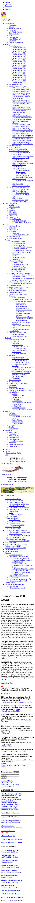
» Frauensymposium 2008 (16, 525)
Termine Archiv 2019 (19, 60)
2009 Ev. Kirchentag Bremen (21, 124)
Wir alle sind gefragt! (22, 170)
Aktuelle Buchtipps (18, 357)
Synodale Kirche (14, 331)
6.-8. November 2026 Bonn (10, 851)
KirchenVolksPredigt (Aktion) (21, 252)
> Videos (4, 799)
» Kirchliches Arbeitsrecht (16, 506)
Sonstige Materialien (15, 219)
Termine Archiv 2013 (19, 70)
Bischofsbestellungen (18, 243)
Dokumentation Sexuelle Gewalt (22, 275)
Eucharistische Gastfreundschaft (22, 299)
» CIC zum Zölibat (14, 528)
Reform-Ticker (13, 215)
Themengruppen (14, 439)
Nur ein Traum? (17, 404)
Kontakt (7, 9)
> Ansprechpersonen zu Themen (11, 842)
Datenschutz (8, 6)
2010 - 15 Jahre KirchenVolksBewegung (20, 199)
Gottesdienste (13, 214)
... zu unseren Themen (19, 353)
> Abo (20, 794)
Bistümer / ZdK (13, 432)
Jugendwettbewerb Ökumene (21, 322)
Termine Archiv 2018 (19, 62)
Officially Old (16, 406)
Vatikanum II (16, 378)
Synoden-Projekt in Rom (24, 177)
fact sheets (15, 233)
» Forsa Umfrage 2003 (19, 563)
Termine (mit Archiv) (15, 46)
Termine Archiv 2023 (19, 53)
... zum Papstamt (17, 345)
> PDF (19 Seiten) (6, 746)
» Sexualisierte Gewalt (15, 534)
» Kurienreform (13, 511)
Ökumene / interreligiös (19, 374)
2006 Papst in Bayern (19, 191)
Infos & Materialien (11, 203)
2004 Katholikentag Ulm (20, 133)
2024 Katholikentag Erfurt (20, 91)
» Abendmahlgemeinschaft (20, 558)
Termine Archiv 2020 (19, 58)
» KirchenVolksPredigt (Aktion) (18, 509)
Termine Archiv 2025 (19, 48)
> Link (24, 751)
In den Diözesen (14, 34)
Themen (7, 240)
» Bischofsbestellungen (16, 500)
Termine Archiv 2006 (19, 83)
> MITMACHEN (6, 782)
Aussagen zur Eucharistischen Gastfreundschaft (21, 304)
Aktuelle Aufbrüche (15, 285)
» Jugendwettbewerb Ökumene (18, 576)
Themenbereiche (14, 37)
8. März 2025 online (9, 876)
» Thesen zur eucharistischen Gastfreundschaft (21, 573)
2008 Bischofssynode (19, 165)
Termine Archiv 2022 (19, 55)
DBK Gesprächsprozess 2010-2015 (19, 287)
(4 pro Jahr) (9, 794)
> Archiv (16, 809)
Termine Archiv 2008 (19, 79)
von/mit (14, 799)
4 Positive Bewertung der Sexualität (20, 273)
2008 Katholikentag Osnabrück (22, 126)
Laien (14, 256)
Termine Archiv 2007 (19, 81)
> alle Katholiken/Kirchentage (10, 894)
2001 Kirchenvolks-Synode (20, 158)
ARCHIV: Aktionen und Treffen (19, 187)
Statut (10, 35)
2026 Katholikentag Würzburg (21, 89)
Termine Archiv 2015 (19, 67)
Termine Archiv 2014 (19, 69)
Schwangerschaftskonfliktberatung (23, 278)
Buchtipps (12, 355)
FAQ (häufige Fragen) (15, 32)
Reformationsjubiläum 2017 (21, 329)
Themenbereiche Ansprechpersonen (18, 422)
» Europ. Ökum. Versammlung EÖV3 (20, 579)
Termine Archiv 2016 (19, 65)
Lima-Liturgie (16, 324)
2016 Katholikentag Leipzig (21, 107)
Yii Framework (12, 900)
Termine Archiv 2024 (19, 51)
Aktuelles (11, 205)
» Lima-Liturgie (13, 577)
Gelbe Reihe (12, 212)
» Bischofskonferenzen (16, 502)
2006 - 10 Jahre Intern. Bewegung (22, 163)
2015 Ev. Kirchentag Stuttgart (21, 109)
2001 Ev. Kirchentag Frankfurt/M (22, 137)
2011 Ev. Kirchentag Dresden (21, 119)
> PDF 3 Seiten (5, 693)
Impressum (8, 4)
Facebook (12, 413)
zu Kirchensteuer (17, 441)
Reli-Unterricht (13, 217)
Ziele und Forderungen (16, 42)
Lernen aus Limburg (18, 257)
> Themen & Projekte (8, 836)
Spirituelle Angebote (15, 145)
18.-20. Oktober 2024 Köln (12, 881)
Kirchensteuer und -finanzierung (22, 250)
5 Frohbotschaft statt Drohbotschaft (19, 282)
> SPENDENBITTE (7, 786)
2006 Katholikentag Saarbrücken (22, 130)
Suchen (4, 777)
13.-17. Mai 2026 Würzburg (9, 856)
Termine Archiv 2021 (19, 56)
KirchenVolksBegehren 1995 (21, 373)
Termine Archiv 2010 (19, 76)
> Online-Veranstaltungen (9, 797)
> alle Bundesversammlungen (10, 890)
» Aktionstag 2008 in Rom (17, 521)
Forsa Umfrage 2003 (22, 308)
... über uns (15, 343)
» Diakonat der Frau (15, 523)
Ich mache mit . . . (14, 415)
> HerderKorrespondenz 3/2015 (10, 711)
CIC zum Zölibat (17, 271)
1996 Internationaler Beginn (21, 152)
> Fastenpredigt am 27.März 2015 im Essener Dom (16, 702)
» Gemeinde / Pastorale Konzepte (19, 504)
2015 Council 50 (17, 184)
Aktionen (7, 44)
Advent (14, 394)
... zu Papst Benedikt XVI (20, 346)
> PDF (3, 767)
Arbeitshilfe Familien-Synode (21, 222)
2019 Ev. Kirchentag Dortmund (22, 102)
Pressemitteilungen (14, 236)
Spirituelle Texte (14, 392)
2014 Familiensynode (19, 168)
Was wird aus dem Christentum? (22, 409)
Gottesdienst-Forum (15, 380)
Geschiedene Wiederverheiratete (22, 283)
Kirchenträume (17, 401)
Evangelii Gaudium (18, 369)
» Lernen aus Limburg (15, 514)
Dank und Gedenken (15, 28)
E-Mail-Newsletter (14, 207)
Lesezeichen (12, 385)
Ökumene (12, 296)
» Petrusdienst (13, 516)
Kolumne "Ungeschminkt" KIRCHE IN (21, 390)
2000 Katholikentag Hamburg (21, 138)
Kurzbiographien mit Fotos (20, 235)
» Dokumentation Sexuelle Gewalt (19, 532)
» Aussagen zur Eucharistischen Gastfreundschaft (22, 561)
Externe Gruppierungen (16, 444)
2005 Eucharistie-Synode (20, 161)
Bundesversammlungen (16, 84)
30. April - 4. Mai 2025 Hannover (11, 871)
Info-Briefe (12, 210)
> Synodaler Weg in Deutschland (11, 821)
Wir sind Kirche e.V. (15, 39)
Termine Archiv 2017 (19, 63)
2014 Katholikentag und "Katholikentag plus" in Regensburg (19, 112)
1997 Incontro (16, 154)
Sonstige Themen (17, 376)
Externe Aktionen (14, 446)
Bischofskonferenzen (18, 245)
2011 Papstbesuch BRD (19, 201)
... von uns (15, 341)
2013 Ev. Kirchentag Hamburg (21, 116)
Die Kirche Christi (18, 395)
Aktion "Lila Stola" (15, 147)
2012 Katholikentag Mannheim (22, 117)
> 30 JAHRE (10, 784)
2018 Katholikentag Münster (21, 100)
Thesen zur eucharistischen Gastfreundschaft (24, 319)
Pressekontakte (13, 229)
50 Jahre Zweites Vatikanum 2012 (19, 290)
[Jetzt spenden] (17, 492)
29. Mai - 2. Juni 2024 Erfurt (9, 886)
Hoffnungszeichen (14, 381)
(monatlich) (8, 795)
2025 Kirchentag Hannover (20, 88)
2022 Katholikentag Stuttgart (21, 93)
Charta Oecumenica (18, 297)
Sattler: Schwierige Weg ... (24, 317)
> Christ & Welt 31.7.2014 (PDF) (11, 751)
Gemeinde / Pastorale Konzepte (22, 247)
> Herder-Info (5, 734)
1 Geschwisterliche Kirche (17, 242)
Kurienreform (16, 254)
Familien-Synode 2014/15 (16, 289)
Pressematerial (13, 231)
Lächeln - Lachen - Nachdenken (18, 383)
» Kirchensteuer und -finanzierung (19, 507)
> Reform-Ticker (6, 806)
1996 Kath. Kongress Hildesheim (22, 144)
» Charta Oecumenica (15, 555)
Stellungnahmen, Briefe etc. (17, 388)
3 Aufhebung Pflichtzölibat (17, 270)
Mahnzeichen (13, 387)
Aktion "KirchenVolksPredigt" (18, 149)
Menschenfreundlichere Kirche (21, 402)
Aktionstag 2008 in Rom (20, 264)
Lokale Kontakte (14, 437)
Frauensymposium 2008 (19, 268)
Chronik (11, 27)
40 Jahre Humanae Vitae (20, 280)
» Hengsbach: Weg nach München (23, 569)
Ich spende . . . (13, 425)
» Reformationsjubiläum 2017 (18, 581)
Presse (7, 224)
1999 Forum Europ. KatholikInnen (23, 156)
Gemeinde (15, 399)
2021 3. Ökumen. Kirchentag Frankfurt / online (21, 97)
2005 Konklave (17, 159)
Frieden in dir (16, 397)
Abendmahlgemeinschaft (24, 301)
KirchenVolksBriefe (22, 193)
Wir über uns (12, 41)
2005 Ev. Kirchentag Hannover (22, 131)
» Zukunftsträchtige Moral (17, 588)
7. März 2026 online (9, 861)
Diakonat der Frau (18, 266)
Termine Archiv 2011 (18, 74)
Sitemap (7, 2)
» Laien (11, 513)
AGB (6, 7)
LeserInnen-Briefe (14, 226)
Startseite (7, 449)
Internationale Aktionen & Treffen (19, 151)
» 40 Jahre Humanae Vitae (17, 537)
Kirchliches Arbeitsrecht (19, 249)
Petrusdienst (16, 259)
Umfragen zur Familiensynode (21, 172)
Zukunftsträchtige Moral (19, 336)
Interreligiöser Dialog (15, 292)
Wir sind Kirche (9, 23)
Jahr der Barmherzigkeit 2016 (18, 294)
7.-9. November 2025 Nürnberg (10, 866)
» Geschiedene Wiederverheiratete (19, 541)
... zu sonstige (16, 352)
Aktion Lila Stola (17, 263)
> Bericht (4, 763)
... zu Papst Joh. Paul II (19, 350)
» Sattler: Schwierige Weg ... (21, 570)
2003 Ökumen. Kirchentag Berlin (22, 135)
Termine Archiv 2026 (19, 49)
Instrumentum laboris (22, 175)
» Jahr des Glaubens (15, 586)
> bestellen (8, 767)
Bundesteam (12, 25)
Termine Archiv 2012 (19, 72)
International (4, 18)
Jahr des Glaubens (18, 334)
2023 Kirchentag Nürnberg (20, 95)
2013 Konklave (17, 166)
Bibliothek (8, 338)
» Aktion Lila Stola (14, 520)
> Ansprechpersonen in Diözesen (11, 839)
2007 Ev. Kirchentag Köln (20, 128)
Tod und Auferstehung (19, 408)
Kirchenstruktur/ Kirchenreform (22, 371)
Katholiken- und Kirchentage (17, 86)
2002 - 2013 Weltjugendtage (21, 189)
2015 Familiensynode (19, 179)
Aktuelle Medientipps (19, 221)
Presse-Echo (12, 228)
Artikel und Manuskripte (16, 339)
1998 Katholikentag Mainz (20, 142)
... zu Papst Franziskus (19, 348)
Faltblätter (12, 208)
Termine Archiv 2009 (19, 77)
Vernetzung (8, 430)
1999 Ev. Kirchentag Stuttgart (21, 140)
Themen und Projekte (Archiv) (18, 332)
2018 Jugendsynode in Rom (21, 186)
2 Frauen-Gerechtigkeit (16, 261)
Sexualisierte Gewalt (18, 277)
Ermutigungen (13, 30)
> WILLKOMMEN (7, 781)
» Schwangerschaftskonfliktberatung (20, 535)
